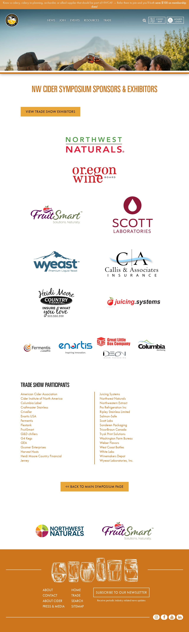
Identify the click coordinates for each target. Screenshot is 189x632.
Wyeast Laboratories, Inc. (116, 460)
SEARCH (77, 601)
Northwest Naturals (113, 398)
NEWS (51, 20)
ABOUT (48, 590)
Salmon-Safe (108, 416)
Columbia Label (31, 403)
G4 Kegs (26, 438)
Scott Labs (106, 420)
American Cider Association (39, 394)
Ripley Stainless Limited (115, 412)
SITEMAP (77, 606)
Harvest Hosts (30, 451)
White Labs (107, 451)
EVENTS (75, 20)
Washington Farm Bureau (116, 438)
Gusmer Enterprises (33, 447)
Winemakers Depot (112, 456)
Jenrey (25, 460)
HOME (76, 590)
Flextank (26, 425)
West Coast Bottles (112, 447)
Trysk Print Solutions (112, 434)
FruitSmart (27, 429)
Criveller (26, 412)
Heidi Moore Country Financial (41, 456)
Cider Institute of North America (41, 398)
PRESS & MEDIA (54, 606)
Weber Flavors (109, 443)
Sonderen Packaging (113, 425)
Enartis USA (28, 416)
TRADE (107, 20)
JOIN (63, 20)
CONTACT (50, 595)
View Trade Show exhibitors (50, 111)
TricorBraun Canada (113, 429)
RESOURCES (91, 20)
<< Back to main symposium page (94, 486)
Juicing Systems (110, 394)
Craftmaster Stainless (34, 407)
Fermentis (27, 420)
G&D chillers (29, 434)
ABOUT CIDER (52, 601)
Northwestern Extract (113, 403)
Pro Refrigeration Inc (113, 407)
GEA (24, 443)
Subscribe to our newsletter (121, 592)
